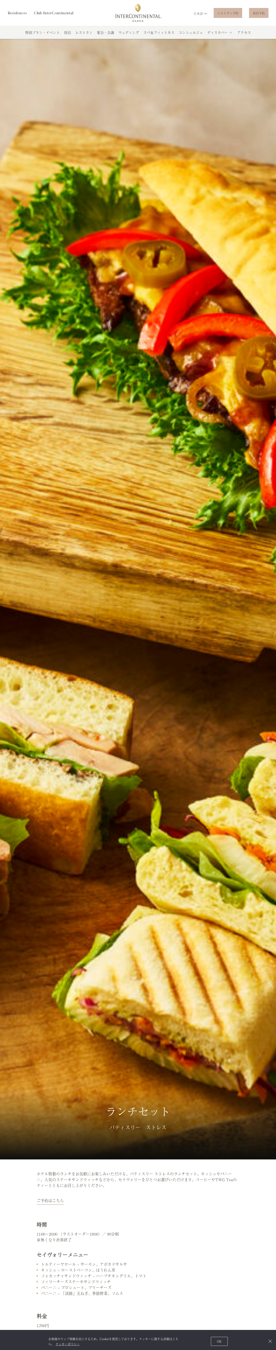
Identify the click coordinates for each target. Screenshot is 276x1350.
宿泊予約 (259, 13)
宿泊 (67, 32)
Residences (17, 13)
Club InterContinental (53, 13)
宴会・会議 (105, 32)
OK (219, 1341)
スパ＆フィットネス (158, 32)
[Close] (270, 1341)
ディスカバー (217, 32)
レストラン (84, 32)
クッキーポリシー (68, 1344)
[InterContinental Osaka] (138, 13)
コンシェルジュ (191, 32)
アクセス (244, 32)
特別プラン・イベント (42, 32)
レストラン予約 (227, 13)
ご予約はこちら (50, 1200)
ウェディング (128, 32)
